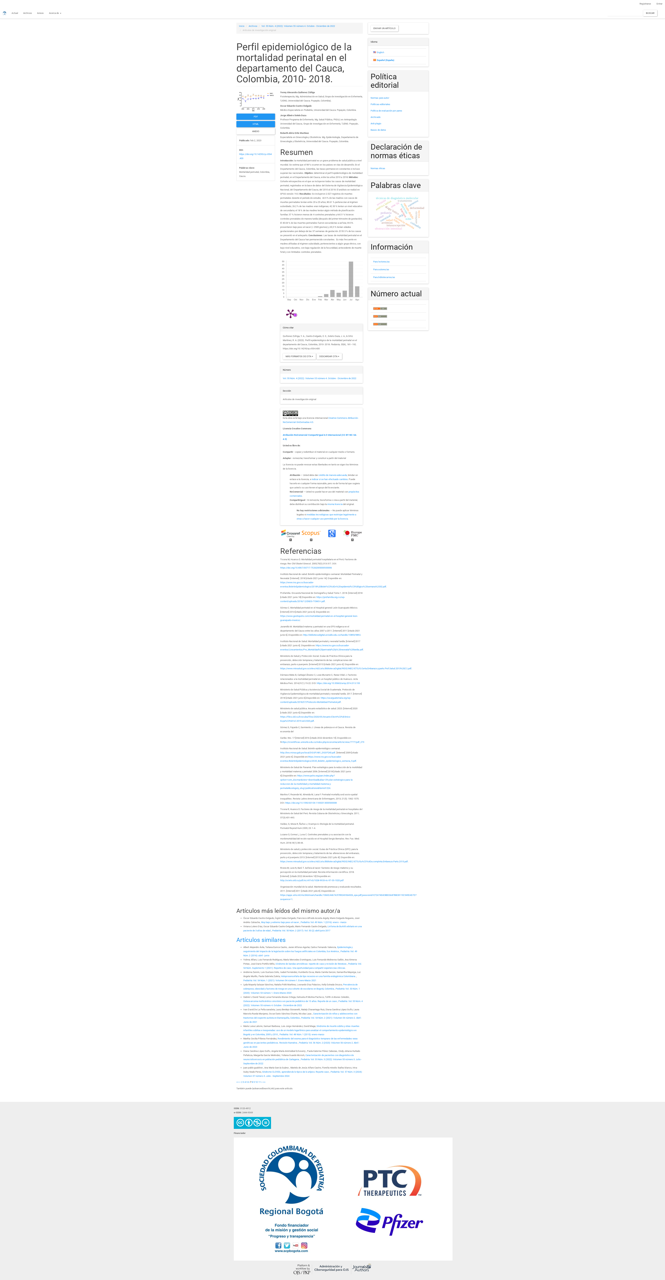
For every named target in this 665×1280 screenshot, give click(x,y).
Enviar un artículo (384, 28)
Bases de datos (378, 130)
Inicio (242, 26)
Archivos (27, 13)
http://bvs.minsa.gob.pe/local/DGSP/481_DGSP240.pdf (307, 752)
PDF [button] (256, 116)
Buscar (650, 13)
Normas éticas (378, 168)
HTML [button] (256, 124)
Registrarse (645, 3)
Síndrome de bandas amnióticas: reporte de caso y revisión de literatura (311, 964)
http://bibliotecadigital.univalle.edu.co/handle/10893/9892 (332, 635)
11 (259, 1082)
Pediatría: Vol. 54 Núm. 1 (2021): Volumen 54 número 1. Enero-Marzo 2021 (279, 980)
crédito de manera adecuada (332, 475)
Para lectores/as (381, 261)
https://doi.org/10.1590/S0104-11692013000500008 (311, 803)
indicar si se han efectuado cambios (330, 479)
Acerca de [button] (54, 13)
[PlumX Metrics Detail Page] (290, 313)
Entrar (659, 3)
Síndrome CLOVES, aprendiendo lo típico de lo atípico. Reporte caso (296, 1072)
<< (237, 1082)
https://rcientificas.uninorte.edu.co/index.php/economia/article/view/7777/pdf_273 (322, 742)
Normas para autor (380, 98)
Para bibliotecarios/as (384, 277)
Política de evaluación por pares (386, 110)
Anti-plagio (376, 123)
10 (256, 1082)
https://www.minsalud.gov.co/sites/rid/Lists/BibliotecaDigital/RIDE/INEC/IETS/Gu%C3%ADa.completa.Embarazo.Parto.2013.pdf (344, 861)
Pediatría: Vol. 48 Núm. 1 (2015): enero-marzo (302, 1034)
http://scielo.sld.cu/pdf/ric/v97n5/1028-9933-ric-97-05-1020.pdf (312, 880)
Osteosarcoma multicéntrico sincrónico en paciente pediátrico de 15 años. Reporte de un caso (290, 1001)
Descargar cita (328, 356)
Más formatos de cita (299, 356)
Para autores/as (381, 269)
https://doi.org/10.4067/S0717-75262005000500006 (306, 567)
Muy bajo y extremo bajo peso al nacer (280, 922)
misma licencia (334, 504)
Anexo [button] (255, 131)
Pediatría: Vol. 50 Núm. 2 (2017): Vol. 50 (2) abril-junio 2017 (301, 930)
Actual (15, 13)
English (380, 52)
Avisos (40, 13)
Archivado (375, 117)
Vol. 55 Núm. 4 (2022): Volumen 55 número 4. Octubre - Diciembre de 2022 (298, 26)
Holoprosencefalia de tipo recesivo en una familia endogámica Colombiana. (318, 976)
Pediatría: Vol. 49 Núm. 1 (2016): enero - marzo (324, 922)
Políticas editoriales (380, 104)
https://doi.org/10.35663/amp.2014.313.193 (338, 683)
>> (264, 1082)
